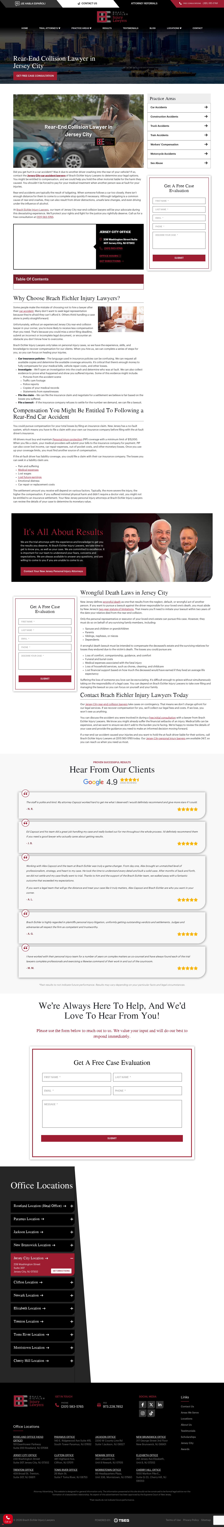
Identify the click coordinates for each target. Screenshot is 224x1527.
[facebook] (142, 1404)
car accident (26, 311)
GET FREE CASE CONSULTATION (35, 76)
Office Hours (109, 256)
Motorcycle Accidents (163, 154)
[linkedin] (160, 1404)
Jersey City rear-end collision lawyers (106, 704)
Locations (173, 28)
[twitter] (151, 1404)
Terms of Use (173, 1520)
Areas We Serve (190, 1412)
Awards (185, 1449)
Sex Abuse (157, 163)
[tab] (43, 1207)
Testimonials (130, 28)
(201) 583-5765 (45, 217)
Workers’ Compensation (164, 144)
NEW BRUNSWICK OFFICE (151, 1437)
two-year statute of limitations (116, 609)
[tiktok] (151, 1413)
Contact (198, 28)
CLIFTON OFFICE (64, 1455)
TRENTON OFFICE (23, 1470)
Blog (153, 28)
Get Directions (110, 261)
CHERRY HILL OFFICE (148, 1470)
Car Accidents (159, 107)
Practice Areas (80, 28)
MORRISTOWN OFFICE (108, 1470)
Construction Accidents (164, 117)
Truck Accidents (160, 126)
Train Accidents (159, 135)
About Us (186, 1425)
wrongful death (112, 602)
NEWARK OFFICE (104, 1455)
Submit (112, 1138)
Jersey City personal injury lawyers (165, 738)
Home (24, 28)
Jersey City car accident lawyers (46, 175)
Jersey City (187, 1443)
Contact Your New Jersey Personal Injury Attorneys (53, 571)
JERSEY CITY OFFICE (25, 1455)
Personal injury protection (67, 439)
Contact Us (187, 1406)
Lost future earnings (30, 477)
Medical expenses (28, 470)
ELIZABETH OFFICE (147, 1455)
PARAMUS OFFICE (64, 1437)
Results (107, 28)
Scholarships (188, 1437)
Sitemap (206, 1520)
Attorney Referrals (144, 3)
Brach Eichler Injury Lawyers (32, 210)
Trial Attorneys (48, 28)
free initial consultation (162, 718)
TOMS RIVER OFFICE (65, 1470)
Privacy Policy (191, 1520)
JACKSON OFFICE (105, 1437)
